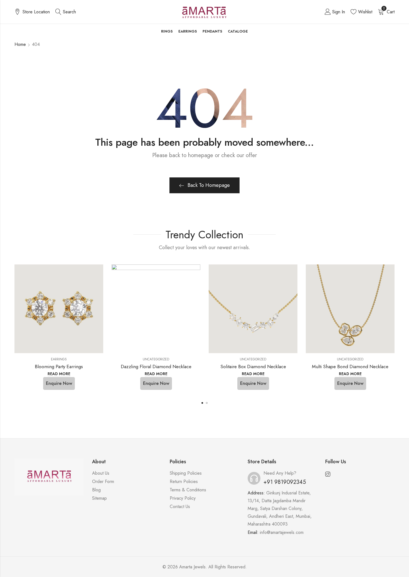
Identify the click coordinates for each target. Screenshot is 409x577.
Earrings (59, 359)
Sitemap (99, 498)
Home (20, 44)
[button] (202, 403)
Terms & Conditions (188, 490)
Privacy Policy (183, 498)
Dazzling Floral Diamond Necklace (156, 366)
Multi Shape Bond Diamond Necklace (350, 366)
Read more (59, 374)
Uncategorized (156, 359)
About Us (100, 473)
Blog (96, 490)
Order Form (103, 481)
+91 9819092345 (284, 482)
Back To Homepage (209, 185)
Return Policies (184, 481)
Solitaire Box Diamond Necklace (253, 366)
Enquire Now (59, 383)
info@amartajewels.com (282, 532)
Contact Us (180, 506)
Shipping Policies (186, 473)
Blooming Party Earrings (59, 366)
